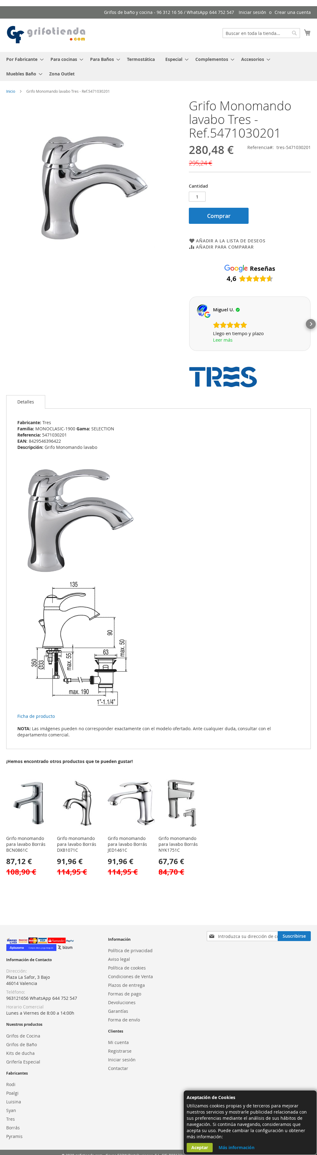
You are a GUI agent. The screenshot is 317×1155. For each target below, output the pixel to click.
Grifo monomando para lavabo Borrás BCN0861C (26, 844)
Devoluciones (122, 1002)
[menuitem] (23, 59)
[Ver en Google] (203, 310)
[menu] (158, 66)
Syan (11, 1110)
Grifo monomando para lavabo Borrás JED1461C (127, 844)
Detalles (25, 402)
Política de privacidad (130, 950)
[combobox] (261, 33)
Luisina (13, 1102)
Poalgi (12, 1093)
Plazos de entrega (126, 985)
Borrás (13, 1128)
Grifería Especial (23, 1062)
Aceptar (199, 1147)
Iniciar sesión (252, 12)
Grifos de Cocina (23, 1036)
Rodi (10, 1084)
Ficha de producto (36, 716)
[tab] (25, 402)
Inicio (10, 91)
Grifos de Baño (21, 1044)
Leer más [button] (222, 340)
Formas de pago (124, 994)
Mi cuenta (118, 1042)
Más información (236, 1147)
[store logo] (46, 35)
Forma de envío (124, 1020)
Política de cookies (127, 968)
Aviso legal (119, 959)
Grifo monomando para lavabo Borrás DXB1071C (76, 844)
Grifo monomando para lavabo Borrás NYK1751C (178, 844)
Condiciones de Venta (130, 976)
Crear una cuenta (293, 12)
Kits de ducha (20, 1053)
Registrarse (120, 1051)
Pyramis (14, 1136)
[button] (189, 324)
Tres (10, 1119)
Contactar (118, 1068)
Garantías (118, 1011)
